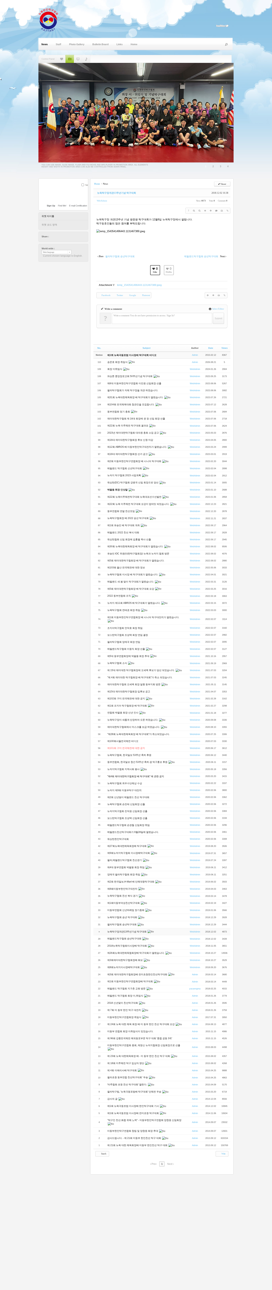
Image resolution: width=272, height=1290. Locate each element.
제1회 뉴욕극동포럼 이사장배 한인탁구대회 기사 (133, 1106)
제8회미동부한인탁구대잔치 (122, 888)
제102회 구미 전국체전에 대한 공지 (126, 698)
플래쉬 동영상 (78, 59)
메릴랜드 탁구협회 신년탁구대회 (125, 468)
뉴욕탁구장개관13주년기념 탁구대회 (116, 193)
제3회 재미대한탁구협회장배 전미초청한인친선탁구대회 (137, 974)
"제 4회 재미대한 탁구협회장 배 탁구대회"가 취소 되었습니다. (139, 677)
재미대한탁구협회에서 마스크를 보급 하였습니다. (133, 727)
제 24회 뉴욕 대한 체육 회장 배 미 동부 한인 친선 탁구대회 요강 (141, 1024)
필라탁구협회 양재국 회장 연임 (124, 642)
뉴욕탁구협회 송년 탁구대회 (122, 917)
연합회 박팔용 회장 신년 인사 (123, 712)
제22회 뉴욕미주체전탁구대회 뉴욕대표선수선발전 (134, 496)
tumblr (74, 236)
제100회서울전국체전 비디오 (122, 741)
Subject (147, 348)
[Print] (222, 210)
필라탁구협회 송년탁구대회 (122, 924)
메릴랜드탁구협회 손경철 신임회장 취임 (128, 825)
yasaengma (195, 988)
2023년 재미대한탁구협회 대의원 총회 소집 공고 (133, 432)
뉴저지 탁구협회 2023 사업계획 (124, 475)
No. (99, 348)
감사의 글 (112, 1098)
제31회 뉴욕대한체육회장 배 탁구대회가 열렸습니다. (135, 397)
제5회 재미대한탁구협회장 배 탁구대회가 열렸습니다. (136, 560)
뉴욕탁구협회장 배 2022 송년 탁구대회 (128, 518)
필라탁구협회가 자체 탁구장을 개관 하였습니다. (132, 390)
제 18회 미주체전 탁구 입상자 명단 (126, 1063)
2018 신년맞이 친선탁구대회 (123, 1003)
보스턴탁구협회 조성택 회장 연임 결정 (128, 635)
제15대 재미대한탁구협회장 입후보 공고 (128, 691)
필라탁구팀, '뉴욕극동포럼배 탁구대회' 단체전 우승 (134, 1091)
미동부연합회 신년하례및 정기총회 (126, 910)
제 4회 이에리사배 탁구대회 (122, 1070)
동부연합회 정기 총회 (119, 411)
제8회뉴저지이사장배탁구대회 (123, 967)
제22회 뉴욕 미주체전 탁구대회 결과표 (128, 425)
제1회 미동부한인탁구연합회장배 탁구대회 (130, 981)
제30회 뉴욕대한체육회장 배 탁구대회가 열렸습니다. (135, 546)
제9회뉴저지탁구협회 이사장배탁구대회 (129, 853)
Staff (58, 44)
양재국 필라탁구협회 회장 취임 (124, 874)
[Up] (205, 210)
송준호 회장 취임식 (117, 362)
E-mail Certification (78, 205)
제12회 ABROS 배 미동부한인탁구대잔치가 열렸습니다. (137, 447)
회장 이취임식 (115, 369)
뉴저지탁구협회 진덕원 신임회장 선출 (127, 811)
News (44, 44)
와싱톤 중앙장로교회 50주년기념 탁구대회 (130, 376)
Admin (195, 355)
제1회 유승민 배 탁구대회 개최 (123, 525)
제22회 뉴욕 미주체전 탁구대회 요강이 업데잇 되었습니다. (138, 504)
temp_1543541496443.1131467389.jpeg (139, 285)
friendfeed (71, 236)
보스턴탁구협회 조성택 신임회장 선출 (127, 818)
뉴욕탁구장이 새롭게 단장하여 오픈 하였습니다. (133, 719)
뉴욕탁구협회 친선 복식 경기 (122, 895)
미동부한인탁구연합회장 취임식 (124, 1017)
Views (224, 348)
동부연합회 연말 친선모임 (121, 511)
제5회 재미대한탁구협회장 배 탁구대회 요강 (131, 588)
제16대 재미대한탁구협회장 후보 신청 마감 (130, 440)
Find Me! (62, 205)
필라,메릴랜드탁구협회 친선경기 (125, 860)
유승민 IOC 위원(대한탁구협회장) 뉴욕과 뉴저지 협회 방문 (138, 553)
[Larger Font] (194, 210)
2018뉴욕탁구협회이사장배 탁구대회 (127, 945)
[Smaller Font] (199, 210)
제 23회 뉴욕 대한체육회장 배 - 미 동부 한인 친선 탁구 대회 (139, 1056)
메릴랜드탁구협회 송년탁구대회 (124, 938)
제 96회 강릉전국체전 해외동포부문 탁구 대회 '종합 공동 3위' (140, 1038)
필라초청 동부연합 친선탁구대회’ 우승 (128, 1077)
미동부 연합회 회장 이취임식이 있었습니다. (130, 1031)
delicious (59, 236)
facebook (56, 236)
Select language (48, 252)
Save (87, 185)
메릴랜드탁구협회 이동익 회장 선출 (126, 649)
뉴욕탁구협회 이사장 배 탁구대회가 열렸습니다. (133, 574)
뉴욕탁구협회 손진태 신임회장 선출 (126, 804)
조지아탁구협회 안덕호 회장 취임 (125, 628)
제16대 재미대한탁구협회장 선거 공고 (127, 454)
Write (223, 1153)
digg (63, 236)
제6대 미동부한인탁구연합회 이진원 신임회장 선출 (134, 383)
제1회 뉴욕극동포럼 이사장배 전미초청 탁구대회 (133, 1113)
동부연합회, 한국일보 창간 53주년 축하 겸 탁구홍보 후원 (137, 762)
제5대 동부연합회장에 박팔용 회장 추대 (128, 656)
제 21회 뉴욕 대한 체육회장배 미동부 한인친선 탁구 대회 (137, 1145)
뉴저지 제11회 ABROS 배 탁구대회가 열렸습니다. (134, 603)
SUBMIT (86, 190)
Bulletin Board (100, 44)
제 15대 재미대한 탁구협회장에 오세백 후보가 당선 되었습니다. (141, 670)
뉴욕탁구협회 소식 (117, 663)
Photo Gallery (76, 44)
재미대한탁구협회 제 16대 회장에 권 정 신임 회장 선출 (136, 418)
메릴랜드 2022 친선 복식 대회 (123, 532)
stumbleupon (67, 236)
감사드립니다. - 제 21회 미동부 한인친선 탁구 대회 (134, 1138)
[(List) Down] (210, 210)
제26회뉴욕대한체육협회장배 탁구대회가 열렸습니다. (136, 953)
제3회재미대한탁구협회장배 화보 (125, 960)
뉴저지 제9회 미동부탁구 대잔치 (124, 790)
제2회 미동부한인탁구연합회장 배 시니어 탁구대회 (134, 461)
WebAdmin (102, 200)
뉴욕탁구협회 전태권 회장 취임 (124, 610)
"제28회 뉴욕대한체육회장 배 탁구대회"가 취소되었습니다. (138, 734)
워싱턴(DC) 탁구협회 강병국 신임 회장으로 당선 (133, 482)
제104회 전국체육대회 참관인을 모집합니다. (131, 404)
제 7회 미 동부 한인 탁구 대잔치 (124, 1010)
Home (134, 44)
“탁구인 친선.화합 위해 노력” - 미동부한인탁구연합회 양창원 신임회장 (144, 1120)
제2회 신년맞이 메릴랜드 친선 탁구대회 (128, 797)
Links (119, 44)
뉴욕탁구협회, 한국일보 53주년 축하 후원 (129, 755)
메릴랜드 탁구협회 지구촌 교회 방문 (126, 988)
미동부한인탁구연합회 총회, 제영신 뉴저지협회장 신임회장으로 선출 (143, 1045)
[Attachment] (227, 210)
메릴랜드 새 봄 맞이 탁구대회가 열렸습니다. (131, 581)
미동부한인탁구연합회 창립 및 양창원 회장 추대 (133, 1131)
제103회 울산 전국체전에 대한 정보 (126, 567)
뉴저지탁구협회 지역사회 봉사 (123, 769)
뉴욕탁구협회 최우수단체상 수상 (125, 783)
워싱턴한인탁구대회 (118, 839)
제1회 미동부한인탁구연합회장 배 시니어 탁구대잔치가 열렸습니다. (143, 617)
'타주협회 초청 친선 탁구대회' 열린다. (127, 1084)
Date (210, 348)
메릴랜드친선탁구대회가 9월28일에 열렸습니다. (133, 832)
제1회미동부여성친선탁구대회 (123, 903)
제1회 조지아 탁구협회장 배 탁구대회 (127, 705)
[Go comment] (216, 210)
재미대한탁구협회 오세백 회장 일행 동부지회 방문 (134, 684)
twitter (52, 236)
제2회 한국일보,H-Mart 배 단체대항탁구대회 (131, 881)
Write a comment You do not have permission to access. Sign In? (144, 315)
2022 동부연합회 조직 (119, 595)
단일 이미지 (61, 59)
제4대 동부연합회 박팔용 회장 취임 (126, 867)
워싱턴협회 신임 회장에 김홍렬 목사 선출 (129, 539)
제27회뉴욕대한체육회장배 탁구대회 (127, 846)
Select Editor (218, 309)
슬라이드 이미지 (70, 59)
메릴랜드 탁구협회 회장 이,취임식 (125, 995)
